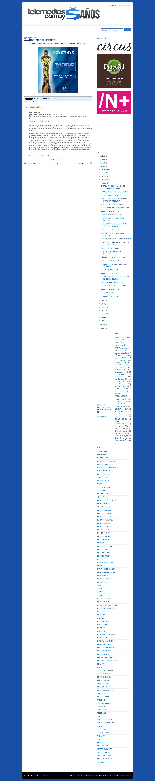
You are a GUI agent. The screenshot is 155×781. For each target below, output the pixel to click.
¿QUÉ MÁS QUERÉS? (105, 670)
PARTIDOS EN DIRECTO (105, 657)
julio (103, 300)
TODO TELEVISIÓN (104, 733)
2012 (101, 156)
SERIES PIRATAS (103, 687)
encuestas (119, 372)
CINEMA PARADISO (104, 507)
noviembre (105, 173)
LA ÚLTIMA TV (102, 615)
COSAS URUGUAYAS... (105, 513)
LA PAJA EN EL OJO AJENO (107, 605)
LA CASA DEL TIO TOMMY (106, 461)
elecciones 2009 (121, 369)
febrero (104, 317)
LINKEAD (100, 618)
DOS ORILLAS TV (103, 533)
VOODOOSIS (101, 762)
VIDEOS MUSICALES (104, 749)
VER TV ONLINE (103, 746)
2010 (101, 163)
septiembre (105, 179)
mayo (104, 307)
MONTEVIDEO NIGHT (104, 471)
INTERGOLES (102, 582)
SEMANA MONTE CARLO (109, 270)
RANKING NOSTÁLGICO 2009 (111, 215)
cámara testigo (123, 355)
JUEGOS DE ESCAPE (105, 595)
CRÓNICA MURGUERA (105, 464)
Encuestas (78, 30)
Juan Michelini (92, 775)
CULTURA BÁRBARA (104, 517)
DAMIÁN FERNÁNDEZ (105, 520)
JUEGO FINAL (102, 451)
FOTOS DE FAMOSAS (105, 579)
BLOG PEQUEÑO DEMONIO (107, 500)
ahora (117, 337)
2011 (101, 159)
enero (104, 321)
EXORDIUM (101, 559)
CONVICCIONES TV (104, 510)
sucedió (125, 414)
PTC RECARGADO (103, 667)
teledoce (34, 101)
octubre (104, 176)
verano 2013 (127, 438)
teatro (117, 416)
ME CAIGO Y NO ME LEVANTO (108, 467)
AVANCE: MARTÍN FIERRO (110, 248)
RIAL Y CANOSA (103, 680)
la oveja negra (120, 388)
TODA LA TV (101, 729)
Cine (68, 30)
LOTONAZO (101, 628)
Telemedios (92, 30)
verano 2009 (126, 431)
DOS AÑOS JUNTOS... (108, 293)
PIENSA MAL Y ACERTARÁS (107, 661)
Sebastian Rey (81, 775)
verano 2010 (123, 433)
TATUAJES (101, 706)
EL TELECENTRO (103, 553)
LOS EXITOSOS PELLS (105, 625)
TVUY (99, 739)
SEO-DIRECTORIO (103, 684)
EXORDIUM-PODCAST (105, 562)
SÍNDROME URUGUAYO (105, 690)
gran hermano (119, 379)
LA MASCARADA (103, 602)
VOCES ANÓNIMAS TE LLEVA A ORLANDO (116, 195)
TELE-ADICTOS (102, 710)
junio (103, 304)
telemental (119, 426)
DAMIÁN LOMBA (103, 458)
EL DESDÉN (101, 543)
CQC (116, 365)
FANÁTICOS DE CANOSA (106, 569)
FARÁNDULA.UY (103, 576)
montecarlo (121, 395)
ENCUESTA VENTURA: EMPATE (112, 282)
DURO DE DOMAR (103, 536)
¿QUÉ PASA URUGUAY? (105, 674)
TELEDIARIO (101, 713)
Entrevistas (53, 30)
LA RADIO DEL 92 (103, 481)
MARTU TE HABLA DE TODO (107, 634)
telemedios (119, 424)
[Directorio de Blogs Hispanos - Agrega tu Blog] (105, 412)
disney (124, 365)
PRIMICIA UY (101, 664)
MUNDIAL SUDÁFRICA (105, 641)
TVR (120, 428)
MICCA (99, 484)
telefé (117, 421)
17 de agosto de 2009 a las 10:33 (39, 156)
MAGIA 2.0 (101, 631)
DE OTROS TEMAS (104, 530)
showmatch (119, 411)
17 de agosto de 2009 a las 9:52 (39, 121)
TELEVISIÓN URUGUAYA (106, 723)
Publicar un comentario (58, 160)
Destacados (33, 30)
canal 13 (126, 358)
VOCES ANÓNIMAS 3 (104, 759)
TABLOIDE (101, 700)
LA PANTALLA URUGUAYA (106, 608)
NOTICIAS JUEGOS (104, 651)
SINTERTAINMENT (103, 697)
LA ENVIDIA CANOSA (104, 598)
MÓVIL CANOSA (103, 638)
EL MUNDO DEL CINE (104, 546)
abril (103, 310)
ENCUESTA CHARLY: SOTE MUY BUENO (115, 208)
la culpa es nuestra (121, 386)
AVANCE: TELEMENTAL (109, 230)
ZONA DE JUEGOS (103, 765)
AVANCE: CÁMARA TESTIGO (111, 211)
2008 (101, 325)
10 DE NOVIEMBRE (104, 487)
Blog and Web (110, 775)
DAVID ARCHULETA (104, 523)
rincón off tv (125, 406)
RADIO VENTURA (103, 474)
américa (125, 337)
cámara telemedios (121, 353)
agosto (104, 183)
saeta (118, 408)
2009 (101, 166)
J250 (99, 585)
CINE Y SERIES (102, 503)
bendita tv (121, 351)
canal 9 (122, 360)
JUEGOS (100, 589)
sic (116, 414)
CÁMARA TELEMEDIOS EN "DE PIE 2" (114, 257)
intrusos (125, 384)
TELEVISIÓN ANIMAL (104, 720)
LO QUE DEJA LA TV (104, 621)
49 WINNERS (101, 490)
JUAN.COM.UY (102, 477)
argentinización (119, 339)
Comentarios (101, 38)
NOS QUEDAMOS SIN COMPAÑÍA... (113, 204)
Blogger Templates (125, 775)
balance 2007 (126, 348)
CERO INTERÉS (102, 497)
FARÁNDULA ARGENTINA (106, 572)
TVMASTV (101, 736)
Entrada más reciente (83, 163)
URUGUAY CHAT (103, 742)
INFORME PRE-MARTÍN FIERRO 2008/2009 (116, 239)
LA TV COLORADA (103, 611)
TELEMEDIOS (44, 775)
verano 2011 (119, 436)
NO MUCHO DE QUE (104, 644)
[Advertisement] (114, 131)
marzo (104, 314)
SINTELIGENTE (102, 693)
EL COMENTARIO (103, 540)
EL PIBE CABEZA (103, 549)
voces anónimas (124, 440)
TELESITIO (101, 716)
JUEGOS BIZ (101, 592)
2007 (101, 328)
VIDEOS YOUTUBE (104, 752)
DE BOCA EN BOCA (104, 526)
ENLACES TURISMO (104, 556)
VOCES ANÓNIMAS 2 (104, 755)
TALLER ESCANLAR (104, 703)
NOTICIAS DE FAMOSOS (106, 647)
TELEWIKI (100, 726)
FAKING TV (101, 566)
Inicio (56, 163)
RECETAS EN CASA (104, 677)
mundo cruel (126, 399)
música (120, 401)
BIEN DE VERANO (103, 494)
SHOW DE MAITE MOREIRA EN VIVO (114, 286)
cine (125, 362)
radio (121, 404)
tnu (130, 426)
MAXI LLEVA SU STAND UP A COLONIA (114, 192)
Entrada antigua (31, 163)
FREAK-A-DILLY (102, 454)
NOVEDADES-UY (103, 654)
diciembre (105, 169)
